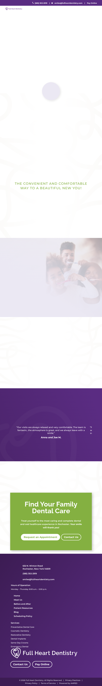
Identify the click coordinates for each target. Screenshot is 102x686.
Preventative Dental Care (22, 627)
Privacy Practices (72, 680)
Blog (16, 612)
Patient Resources (23, 608)
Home (17, 596)
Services (15, 623)
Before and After (22, 604)
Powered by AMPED (68, 683)
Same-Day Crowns (19, 643)
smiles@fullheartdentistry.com (68, 3)
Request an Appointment (40, 69)
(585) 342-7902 (40, 298)
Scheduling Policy (23, 616)
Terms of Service (48, 683)
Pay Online (42, 664)
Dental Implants (18, 639)
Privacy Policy (31, 683)
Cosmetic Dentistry (20, 631)
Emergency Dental (19, 646)
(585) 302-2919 (41, 3)
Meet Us (18, 600)
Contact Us (71, 69)
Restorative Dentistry (20, 635)
